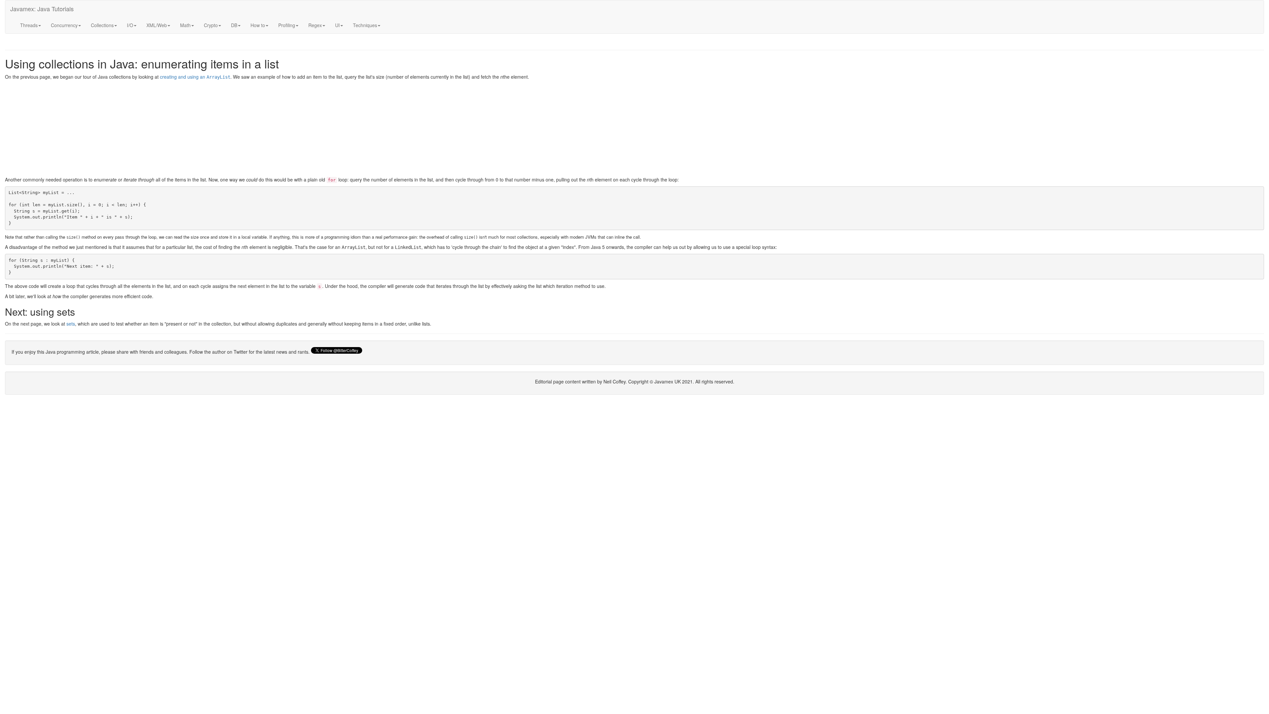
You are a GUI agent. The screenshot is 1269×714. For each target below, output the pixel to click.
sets (70, 323)
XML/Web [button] (156, 25)
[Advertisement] (203, 130)
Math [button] (185, 25)
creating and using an (195, 76)
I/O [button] (130, 25)
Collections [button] (102, 25)
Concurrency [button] (64, 25)
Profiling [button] (286, 25)
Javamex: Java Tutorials (42, 8)
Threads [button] (29, 25)
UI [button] (337, 25)
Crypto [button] (211, 25)
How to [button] (257, 25)
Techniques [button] (365, 25)
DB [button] (234, 25)
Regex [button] (315, 25)
